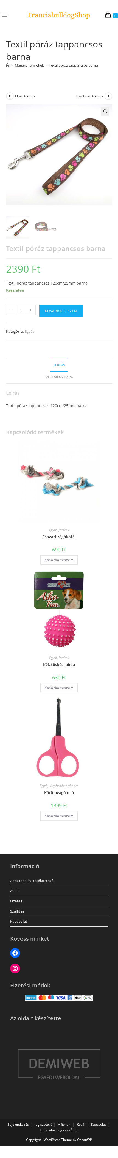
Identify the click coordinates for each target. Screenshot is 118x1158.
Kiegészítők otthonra (63, 785)
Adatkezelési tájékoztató (32, 880)
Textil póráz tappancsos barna (73, 65)
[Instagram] (15, 968)
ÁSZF (14, 890)
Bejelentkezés (18, 1124)
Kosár (81, 1124)
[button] (105, 111)
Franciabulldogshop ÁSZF (59, 1130)
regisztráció (43, 1124)
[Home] (8, 65)
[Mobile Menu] (4, 15)
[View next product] (108, 96)
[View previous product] (10, 96)
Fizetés (16, 901)
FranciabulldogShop (59, 15)
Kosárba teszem (61, 311)
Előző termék (25, 96)
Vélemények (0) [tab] (59, 377)
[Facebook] (15, 953)
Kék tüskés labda (59, 664)
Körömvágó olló (59, 792)
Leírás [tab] (59, 364)
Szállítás (17, 911)
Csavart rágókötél (59, 536)
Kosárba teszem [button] (59, 560)
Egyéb (30, 331)
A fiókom (64, 1124)
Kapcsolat (18, 921)
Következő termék (89, 96)
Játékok (64, 529)
